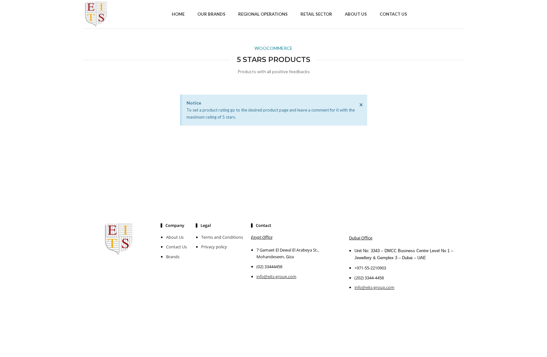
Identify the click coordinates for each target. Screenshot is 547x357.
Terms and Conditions (222, 237)
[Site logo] (96, 13)
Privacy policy (214, 247)
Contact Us (176, 247)
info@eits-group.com (276, 276)
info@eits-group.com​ (374, 287)
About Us (175, 237)
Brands (172, 257)
